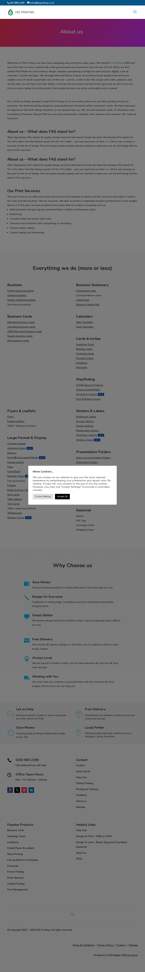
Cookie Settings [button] (43, 496)
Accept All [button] (62, 496)
